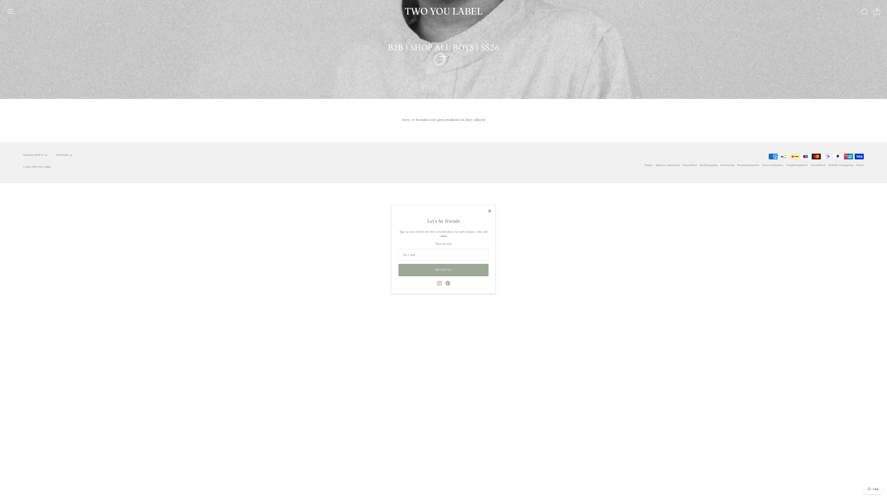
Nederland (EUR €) (33, 155)
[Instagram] (439, 283)
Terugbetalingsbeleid (797, 165)
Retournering (727, 165)
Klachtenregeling (708, 165)
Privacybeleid (690, 165)
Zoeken (649, 165)
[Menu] (10, 11)
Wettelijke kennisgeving (840, 165)
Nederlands (62, 155)
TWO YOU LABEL (444, 11)
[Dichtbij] (490, 211)
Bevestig (443, 270)
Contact (860, 165)
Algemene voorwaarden (668, 165)
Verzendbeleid (818, 165)
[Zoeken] (865, 12)
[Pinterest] (448, 283)
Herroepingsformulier (748, 165)
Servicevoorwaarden (772, 165)
